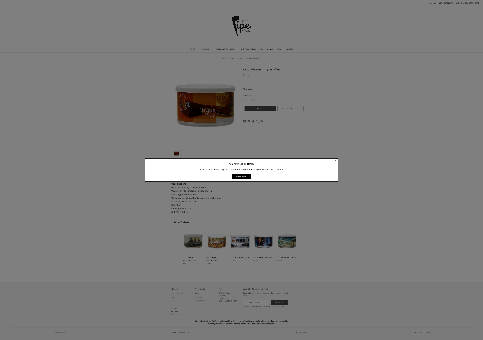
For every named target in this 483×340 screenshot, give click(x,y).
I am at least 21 (241, 176)
